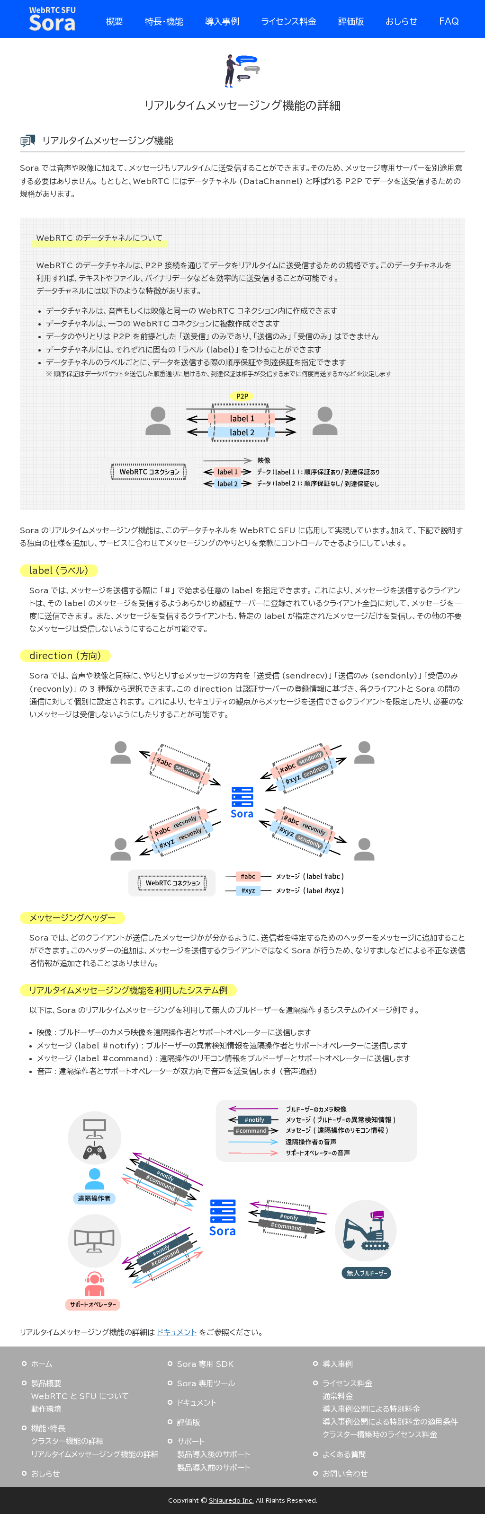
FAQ (449, 21)
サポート (191, 1441)
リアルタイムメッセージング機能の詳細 (95, 1454)
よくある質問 (344, 1454)
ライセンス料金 (288, 21)
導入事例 (222, 21)
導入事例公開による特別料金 (371, 1409)
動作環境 (46, 1409)
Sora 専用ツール (206, 1383)
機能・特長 (48, 1428)
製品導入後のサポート (213, 1454)
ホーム (41, 1364)
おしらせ (401, 21)
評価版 (351, 21)
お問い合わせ (345, 1474)
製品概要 (46, 1383)
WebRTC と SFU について (80, 1396)
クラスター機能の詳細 (67, 1441)
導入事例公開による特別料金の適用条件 (390, 1422)
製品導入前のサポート (213, 1467)
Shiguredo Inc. (231, 1500)
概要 (114, 21)
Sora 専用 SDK (205, 1364)
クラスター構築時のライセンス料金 (380, 1434)
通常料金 (338, 1396)
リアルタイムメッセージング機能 (108, 140)
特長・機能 (164, 21)
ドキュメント (177, 1332)
